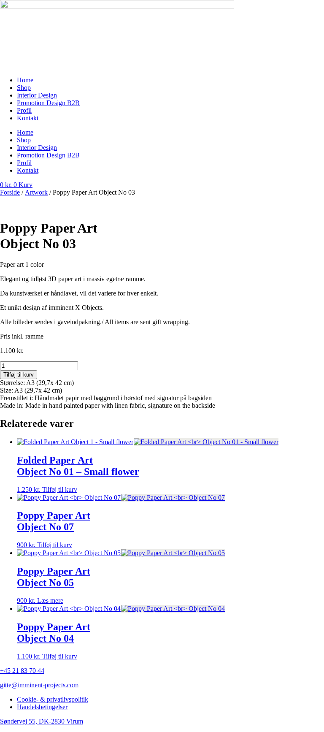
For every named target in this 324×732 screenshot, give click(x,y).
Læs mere (50, 600)
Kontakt (27, 118)
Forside (10, 192)
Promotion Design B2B (48, 102)
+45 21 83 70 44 (22, 670)
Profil (24, 110)
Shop (24, 87)
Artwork (36, 192)
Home (25, 80)
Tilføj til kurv (18, 374)
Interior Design (37, 95)
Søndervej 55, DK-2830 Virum (41, 721)
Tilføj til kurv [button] (59, 489)
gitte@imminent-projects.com (39, 685)
